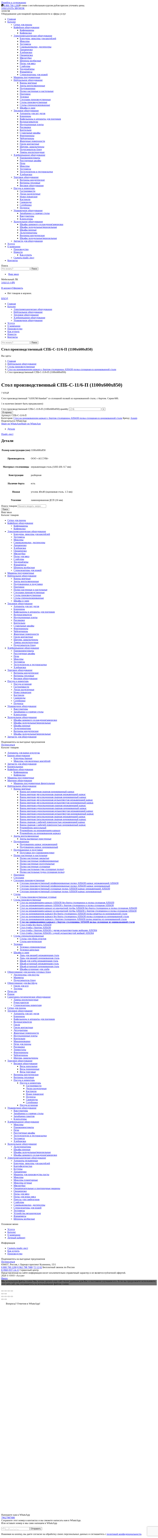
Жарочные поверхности (26, 1033)
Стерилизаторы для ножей (28, 1207)
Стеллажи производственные (29, 880)
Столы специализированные (29, 936)
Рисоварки (19, 1047)
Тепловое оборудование (20, 1010)
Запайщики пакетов (24, 1116)
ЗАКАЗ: (8, 282)
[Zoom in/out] (11, 1296)
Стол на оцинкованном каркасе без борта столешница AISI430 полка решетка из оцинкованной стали (73, 913)
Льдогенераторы (22, 1146)
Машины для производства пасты (31, 1174)
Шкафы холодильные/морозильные (32, 1152)
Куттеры (18, 1169)
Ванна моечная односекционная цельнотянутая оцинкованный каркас (57, 813)
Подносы (31, 1096)
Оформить (17, 288)
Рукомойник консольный (33, 827)
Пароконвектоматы (24, 1127)
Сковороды (32, 1099)
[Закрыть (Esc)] (2, 1290)
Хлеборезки (20, 1141)
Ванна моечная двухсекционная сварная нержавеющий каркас (53, 794)
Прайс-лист (7, 434)
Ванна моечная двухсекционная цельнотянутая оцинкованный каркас (57, 802)
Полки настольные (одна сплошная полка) (42, 872)
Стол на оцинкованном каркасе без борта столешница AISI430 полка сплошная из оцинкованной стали (74, 916)
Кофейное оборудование (20, 769)
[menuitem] (11, 19)
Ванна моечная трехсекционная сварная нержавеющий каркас (52, 816)
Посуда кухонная (29, 1105)
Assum (133, 418)
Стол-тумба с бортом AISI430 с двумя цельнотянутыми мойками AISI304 (58, 930)
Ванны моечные (22, 788)
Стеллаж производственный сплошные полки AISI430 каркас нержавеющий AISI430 (65, 888)
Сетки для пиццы (16, 1008)
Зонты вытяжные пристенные (35, 838)
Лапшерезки (20, 1171)
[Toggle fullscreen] (8, 1296)
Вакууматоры (21, 1110)
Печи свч (12, 991)
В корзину (6, 288)
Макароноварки (22, 1041)
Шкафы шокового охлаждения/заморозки (35, 1155)
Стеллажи (19, 877)
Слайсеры (19, 1202)
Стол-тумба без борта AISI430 (35, 924)
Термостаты (20, 1049)
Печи (16, 1130)
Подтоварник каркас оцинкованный (39, 847)
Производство (14, 1253)
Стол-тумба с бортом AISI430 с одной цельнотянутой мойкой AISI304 (57, 933)
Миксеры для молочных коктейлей (32, 761)
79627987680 (8, 1517)
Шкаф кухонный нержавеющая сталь (39, 963)
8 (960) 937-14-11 (10, 1270)
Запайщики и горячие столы (29, 1113)
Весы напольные (28, 1066)
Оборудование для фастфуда (22, 983)
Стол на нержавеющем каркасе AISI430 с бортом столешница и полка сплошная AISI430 (67, 905)
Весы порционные (29, 1069)
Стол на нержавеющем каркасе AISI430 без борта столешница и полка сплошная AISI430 (67, 902)
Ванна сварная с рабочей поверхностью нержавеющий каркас (52, 822)
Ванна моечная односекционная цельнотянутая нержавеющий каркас (56, 811)
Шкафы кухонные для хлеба (34, 969)
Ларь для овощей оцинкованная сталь (39, 958)
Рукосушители (21, 1002)
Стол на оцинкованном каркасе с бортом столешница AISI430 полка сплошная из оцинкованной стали (67, 418)
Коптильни (19, 1038)
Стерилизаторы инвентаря (28, 1005)
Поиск (5, 509)
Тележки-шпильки (29, 949)
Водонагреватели (23, 1022)
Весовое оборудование (25, 1063)
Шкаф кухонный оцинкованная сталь (39, 966)
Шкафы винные (22, 1149)
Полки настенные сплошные (35, 866)
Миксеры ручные (23, 1182)
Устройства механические (27, 1213)
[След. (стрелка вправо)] (5, 1293)
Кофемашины (21, 772)
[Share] (5, 1296)
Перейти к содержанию (13, 2)
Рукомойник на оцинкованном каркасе (40, 833)
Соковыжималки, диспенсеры (29, 1205)
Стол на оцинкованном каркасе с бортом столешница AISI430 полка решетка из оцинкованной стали (73, 919)
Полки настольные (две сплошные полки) (42, 869)
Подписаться (8, 744)
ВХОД (4, 298)
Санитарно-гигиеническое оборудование (29, 997)
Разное (11, 994)
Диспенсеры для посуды (26, 974)
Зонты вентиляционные (26, 836)
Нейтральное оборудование (21, 786)
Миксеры (18, 1124)
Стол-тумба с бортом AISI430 (35, 927)
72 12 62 (37, 1267)
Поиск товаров (9, 506)
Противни (19, 875)
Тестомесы (19, 1138)
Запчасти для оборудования (21, 764)
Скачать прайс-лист (17, 1248)
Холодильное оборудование (22, 1144)
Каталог (11, 1232)
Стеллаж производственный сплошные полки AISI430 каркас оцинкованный (61, 891)
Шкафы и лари (21, 952)
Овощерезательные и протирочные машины (37, 1188)
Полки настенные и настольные (30, 855)
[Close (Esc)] (2, 1296)
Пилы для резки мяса (25, 1196)
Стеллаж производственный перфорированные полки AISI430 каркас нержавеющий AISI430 (69, 883)
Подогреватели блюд (25, 980)
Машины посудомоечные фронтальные (34, 783)
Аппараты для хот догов (26, 1013)
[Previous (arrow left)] (2, 1299)
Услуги (11, 1229)
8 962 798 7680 (25, 1267)
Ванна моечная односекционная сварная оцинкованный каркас (53, 808)
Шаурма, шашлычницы (26, 1058)
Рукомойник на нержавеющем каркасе (40, 830)
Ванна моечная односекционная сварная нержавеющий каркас (53, 805)
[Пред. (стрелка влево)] (2, 1293)
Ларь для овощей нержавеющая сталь (39, 955)
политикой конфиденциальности (124, 1534)
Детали (11, 429)
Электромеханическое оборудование (26, 1158)
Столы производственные (27, 899)
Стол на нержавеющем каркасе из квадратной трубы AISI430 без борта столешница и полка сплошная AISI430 (78, 908)
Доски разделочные (36, 1088)
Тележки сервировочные (33, 947)
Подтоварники (21, 841)
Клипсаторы (20, 1119)
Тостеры (18, 988)
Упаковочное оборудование (21, 1108)
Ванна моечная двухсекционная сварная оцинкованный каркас (53, 797)
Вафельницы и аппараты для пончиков (34, 1019)
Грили (17, 1024)
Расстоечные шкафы (24, 1133)
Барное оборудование (18, 755)
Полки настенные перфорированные (39, 861)
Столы (17, 894)
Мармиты (19, 977)
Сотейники (32, 1102)
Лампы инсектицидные (26, 999)
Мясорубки (19, 1185)
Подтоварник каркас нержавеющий (38, 844)
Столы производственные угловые (38, 897)
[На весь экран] (8, 1290)
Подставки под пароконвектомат (37, 852)
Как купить (13, 1251)
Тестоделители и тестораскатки (30, 1135)
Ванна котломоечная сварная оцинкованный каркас (47, 791)
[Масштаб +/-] (11, 1290)
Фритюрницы (21, 1052)
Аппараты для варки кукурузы (23, 752)
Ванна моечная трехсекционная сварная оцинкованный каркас (53, 819)
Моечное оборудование (19, 780)
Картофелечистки (23, 1166)
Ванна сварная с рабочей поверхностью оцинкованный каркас (53, 825)
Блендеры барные (23, 758)
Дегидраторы (21, 1030)
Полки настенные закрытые (34, 858)
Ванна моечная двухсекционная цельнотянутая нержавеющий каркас (56, 800)
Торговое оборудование (19, 1060)
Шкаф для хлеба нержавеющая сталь (39, 961)
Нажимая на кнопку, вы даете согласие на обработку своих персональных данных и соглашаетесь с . (71, 1534)
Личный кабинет (16, 1237)
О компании (13, 1235)
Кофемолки (20, 775)
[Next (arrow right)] (5, 1299)
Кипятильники (15, 766)
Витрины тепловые (24, 1077)
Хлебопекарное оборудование (23, 1121)
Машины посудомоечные (20, 777)
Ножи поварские (35, 1094)
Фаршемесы (20, 1216)
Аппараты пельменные (26, 1160)
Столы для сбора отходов (33, 938)
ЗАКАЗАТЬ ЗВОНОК (13, 8)
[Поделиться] (5, 1290)
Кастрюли (31, 1091)
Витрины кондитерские (26, 1074)
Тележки (18, 944)
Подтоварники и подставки (28, 850)
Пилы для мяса (21, 1194)
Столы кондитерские (31, 941)
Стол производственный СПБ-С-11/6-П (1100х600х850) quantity (34, 409)
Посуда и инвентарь (24, 1080)
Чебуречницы (21, 1055)
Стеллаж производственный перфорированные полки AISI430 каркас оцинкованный (65, 886)
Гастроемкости (34, 1085)
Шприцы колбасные (24, 1219)
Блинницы (19, 1016)
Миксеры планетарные (26, 1180)
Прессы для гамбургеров (27, 1199)
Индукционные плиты (25, 1035)
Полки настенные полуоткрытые (37, 863)
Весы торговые (28, 1071)
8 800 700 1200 (11, 5)
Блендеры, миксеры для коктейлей (32, 1163)
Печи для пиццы (22, 1044)
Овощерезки (20, 1191)
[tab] (82, 429)
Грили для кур (21, 985)
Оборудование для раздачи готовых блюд (29, 972)
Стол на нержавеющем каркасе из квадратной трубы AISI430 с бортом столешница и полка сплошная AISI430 (78, 911)
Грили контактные (23, 1027)
